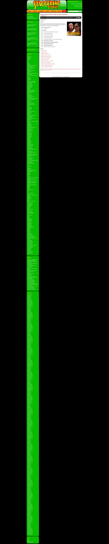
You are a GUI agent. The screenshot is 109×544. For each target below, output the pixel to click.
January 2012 (30, 469)
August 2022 (30, 342)
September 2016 (30, 413)
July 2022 (29, 343)
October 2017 (30, 400)
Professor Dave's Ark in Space (32, 270)
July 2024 (29, 319)
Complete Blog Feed (77, 6)
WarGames (29, 168)
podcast (29, 176)
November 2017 (30, 399)
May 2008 (29, 513)
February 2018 (30, 396)
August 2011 (30, 474)
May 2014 (29, 441)
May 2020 (29, 369)
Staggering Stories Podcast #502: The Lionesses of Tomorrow (32, 33)
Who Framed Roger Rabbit (32, 170)
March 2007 (29, 527)
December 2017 (30, 398)
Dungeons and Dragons (31, 81)
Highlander (29, 94)
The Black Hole (30, 146)
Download (44, 19)
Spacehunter (30, 136)
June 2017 (29, 404)
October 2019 (30, 376)
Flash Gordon (30, 84)
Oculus (29, 120)
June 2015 (29, 428)
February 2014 (30, 444)
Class (28, 202)
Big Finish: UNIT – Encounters (46, 62)
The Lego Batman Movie (31, 152)
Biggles (29, 72)
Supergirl (29, 142)
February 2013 (30, 456)
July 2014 (29, 439)
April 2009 (29, 502)
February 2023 (30, 336)
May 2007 (29, 525)
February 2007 (30, 528)
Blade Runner (30, 74)
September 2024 (30, 317)
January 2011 (30, 481)
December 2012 (30, 458)
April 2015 (29, 430)
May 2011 (29, 477)
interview (29, 174)
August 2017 (30, 402)
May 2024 (29, 321)
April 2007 (29, 526)
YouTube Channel (30, 17)
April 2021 (29, 358)
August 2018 (30, 390)
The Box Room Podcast (31, 280)
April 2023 (29, 334)
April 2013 (29, 454)
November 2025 (30, 303)
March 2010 (29, 491)
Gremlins (29, 89)
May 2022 (29, 345)
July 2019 (29, 379)
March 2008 (29, 515)
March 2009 (29, 503)
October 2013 (30, 448)
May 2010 (29, 489)
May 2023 (29, 333)
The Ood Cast (30, 285)
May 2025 (29, 309)
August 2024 (30, 318)
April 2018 (29, 394)
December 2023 (30, 326)
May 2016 (29, 417)
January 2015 (30, 433)
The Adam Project (30, 144)
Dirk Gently (29, 205)
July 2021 (29, 355)
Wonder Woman (30, 171)
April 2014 (29, 442)
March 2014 (29, 443)
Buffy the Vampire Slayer (31, 201)
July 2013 (29, 451)
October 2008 (30, 508)
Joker (28, 100)
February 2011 (30, 480)
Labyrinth (29, 105)
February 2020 (30, 372)
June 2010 (29, 488)
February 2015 (30, 432)
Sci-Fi (28, 188)
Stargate (29, 140)
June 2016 (29, 416)
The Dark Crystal (30, 148)
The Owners (29, 157)
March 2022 (29, 347)
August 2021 (30, 354)
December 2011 (30, 470)
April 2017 (29, 406)
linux (28, 175)
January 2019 (30, 385)
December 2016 (30, 410)
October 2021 (30, 352)
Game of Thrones (30, 209)
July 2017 (29, 403)
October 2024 (30, 316)
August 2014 (30, 438)
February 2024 (30, 324)
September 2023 (30, 329)
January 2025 (30, 313)
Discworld (29, 79)
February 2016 (30, 420)
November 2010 (30, 483)
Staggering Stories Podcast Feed (76, 3)
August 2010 (30, 486)
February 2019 (30, 384)
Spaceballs (29, 135)
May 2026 (29, 297)
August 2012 (30, 462)
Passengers (29, 126)
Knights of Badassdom (31, 104)
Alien (28, 62)
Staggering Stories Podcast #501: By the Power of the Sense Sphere (33, 39)
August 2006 (30, 534)
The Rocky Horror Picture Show (32, 160)
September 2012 (30, 461)
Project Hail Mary (30, 128)
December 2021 (30, 350)
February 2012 (30, 468)
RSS (44, 20)
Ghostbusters (30, 87)
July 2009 (29, 499)
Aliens (29, 63)
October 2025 (30, 304)
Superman (29, 143)
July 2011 (29, 475)
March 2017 (29, 407)
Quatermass (29, 129)
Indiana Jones (30, 97)
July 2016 (29, 415)
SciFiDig (29, 272)
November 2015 (30, 423)
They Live (29, 164)
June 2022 (29, 344)
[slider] (79, 17)
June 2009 (29, 500)
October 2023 (30, 328)
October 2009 (30, 496)
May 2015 (29, 429)
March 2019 (29, 383)
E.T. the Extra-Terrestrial (31, 82)
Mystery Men (30, 119)
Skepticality (29, 274)
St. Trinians (29, 137)
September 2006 (30, 533)
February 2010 (30, 492)
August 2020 (30, 366)
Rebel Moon (30, 131)
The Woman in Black (31, 163)
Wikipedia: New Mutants (45, 53)
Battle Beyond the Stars (31, 70)
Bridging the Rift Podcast (31, 260)
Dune (28, 80)
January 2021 (30, 361)
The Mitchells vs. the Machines (32, 154)
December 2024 (30, 314)
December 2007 (30, 518)
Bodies (29, 200)
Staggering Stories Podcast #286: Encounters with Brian (54, 14)
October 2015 (30, 424)
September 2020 (30, 365)
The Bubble (29, 147)
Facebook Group (30, 16)
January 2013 (30, 457)
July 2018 (29, 391)
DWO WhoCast (30, 264)
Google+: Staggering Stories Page (46, 66)
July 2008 (29, 511)
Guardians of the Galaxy (31, 90)
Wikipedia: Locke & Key (45, 59)
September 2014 (30, 437)
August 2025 (30, 306)
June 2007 (29, 524)
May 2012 (29, 465)
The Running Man (30, 161)
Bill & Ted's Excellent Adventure (32, 73)
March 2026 (29, 299)
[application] (60, 17)
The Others (29, 156)
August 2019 (30, 378)
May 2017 (29, 405)
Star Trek (29, 138)
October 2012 (30, 460)
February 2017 (30, 408)
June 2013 (29, 452)
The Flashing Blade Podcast (32, 283)
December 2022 (30, 338)
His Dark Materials (30, 212)
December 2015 (30, 422)
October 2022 (30, 340)
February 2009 (30, 504)
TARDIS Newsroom (31, 279)
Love (28, 216)
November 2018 (30, 387)
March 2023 (29, 335)
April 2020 (29, 370)
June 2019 (29, 380)
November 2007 (30, 519)
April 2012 (29, 466)
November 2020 (30, 363)
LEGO (29, 106)
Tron (28, 167)
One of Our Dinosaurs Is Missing (33, 121)
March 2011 (29, 479)
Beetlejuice (29, 71)
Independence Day (31, 96)
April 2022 (29, 346)
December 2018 (30, 386)
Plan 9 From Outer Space (31, 127)
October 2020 (30, 364)
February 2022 (30, 348)
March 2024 (29, 323)
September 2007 (30, 521)
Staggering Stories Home (31, 276)
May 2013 (29, 453)
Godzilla (29, 88)
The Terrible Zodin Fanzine (32, 286)
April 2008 (29, 514)
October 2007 (30, 520)
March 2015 (29, 431)
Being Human (30, 198)
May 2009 (29, 501)
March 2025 (29, 311)
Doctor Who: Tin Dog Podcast (32, 263)
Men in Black (30, 112)
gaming (29, 173)
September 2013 (30, 449)
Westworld (29, 169)
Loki (28, 214)
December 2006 (30, 530)
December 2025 (30, 302)
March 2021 (29, 359)
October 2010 (30, 484)
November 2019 (30, 375)
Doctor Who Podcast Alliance (32, 18)
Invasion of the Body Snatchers (32, 98)
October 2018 (30, 388)
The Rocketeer (30, 159)
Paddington (29, 124)
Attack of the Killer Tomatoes (32, 65)
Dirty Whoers (30, 262)
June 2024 (29, 320)
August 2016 (30, 414)
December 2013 (30, 446)
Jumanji (29, 102)
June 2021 (29, 356)
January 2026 (30, 301)
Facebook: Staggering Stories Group (47, 65)
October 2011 (30, 472)
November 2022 (30, 339)
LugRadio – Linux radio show (32, 268)
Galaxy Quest (30, 86)
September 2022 (30, 341)
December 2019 (30, 374)
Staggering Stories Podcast (32, 181)
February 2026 (30, 300)
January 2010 (30, 493)
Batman (29, 69)
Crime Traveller (30, 203)
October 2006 (30, 532)
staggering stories (30, 189)
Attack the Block (30, 66)
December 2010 (30, 482)
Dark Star (29, 77)
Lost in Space (30, 108)
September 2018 (30, 389)
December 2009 (30, 494)
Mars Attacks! (30, 109)
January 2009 (30, 505)
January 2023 (30, 337)
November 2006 (30, 531)
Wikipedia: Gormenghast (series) (46, 56)
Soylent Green (30, 134)
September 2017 (30, 401)
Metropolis (29, 113)
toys (28, 190)
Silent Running (30, 133)
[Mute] (76, 17)
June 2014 (29, 440)
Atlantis (29, 196)
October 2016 (30, 412)
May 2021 (29, 357)
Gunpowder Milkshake (31, 91)
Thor (28, 165)
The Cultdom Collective (31, 281)
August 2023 (30, 330)
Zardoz (29, 172)
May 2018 (29, 393)
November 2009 (30, 495)
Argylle (29, 64)
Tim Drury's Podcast (31, 287)
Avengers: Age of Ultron (31, 67)
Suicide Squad (30, 141)
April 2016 (29, 418)
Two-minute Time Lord (31, 288)
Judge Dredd (30, 101)
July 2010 (29, 487)
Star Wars (29, 139)
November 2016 (30, 411)
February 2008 (30, 516)
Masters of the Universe (31, 111)
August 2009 (30, 498)
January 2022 (30, 349)
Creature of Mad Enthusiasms (32, 261)
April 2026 (29, 298)
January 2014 (30, 445)
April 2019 (29, 382)
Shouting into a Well (31, 273)
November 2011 (30, 471)
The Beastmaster (30, 145)
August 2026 (30, 294)
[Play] (41, 17)
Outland (29, 122)
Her (28, 93)
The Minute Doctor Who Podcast (33, 284)
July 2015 (29, 427)
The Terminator (30, 162)
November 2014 (30, 435)
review (29, 187)
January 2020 (30, 373)
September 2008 (30, 509)
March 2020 (29, 371)
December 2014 (30, 434)
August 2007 (30, 522)
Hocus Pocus (30, 95)
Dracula (29, 207)
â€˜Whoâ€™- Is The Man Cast (32, 259)
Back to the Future (30, 68)
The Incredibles (30, 151)
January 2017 (30, 409)
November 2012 (30, 459)
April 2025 (29, 310)
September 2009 (30, 497)
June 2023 (29, 332)
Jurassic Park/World (31, 103)
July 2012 (29, 463)
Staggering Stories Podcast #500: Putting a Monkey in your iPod (32, 44)
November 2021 (30, 351)
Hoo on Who (30, 267)
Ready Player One (30, 130)
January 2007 (30, 529)
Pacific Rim (29, 123)
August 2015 (30, 426)
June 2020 (29, 368)
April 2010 (29, 490)
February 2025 (30, 312)
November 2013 (30, 447)
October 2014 (30, 436)
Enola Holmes (30, 83)
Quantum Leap (30, 223)
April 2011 (29, 478)
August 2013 (30, 450)
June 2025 (29, 308)
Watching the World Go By (32, 289)
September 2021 (30, 353)
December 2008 (30, 506)
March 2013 (29, 455)
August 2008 (30, 510)
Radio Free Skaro (30, 271)
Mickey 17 (29, 114)
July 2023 (29, 331)
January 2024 (30, 325)
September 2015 (30, 425)
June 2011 (29, 476)
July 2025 (29, 307)
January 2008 (30, 517)
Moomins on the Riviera (31, 118)
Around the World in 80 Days (32, 195)
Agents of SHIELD (30, 193)
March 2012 (29, 467)
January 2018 (30, 397)
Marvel (29, 110)
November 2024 (30, 315)
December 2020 (30, 362)
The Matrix (29, 153)
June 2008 (29, 512)
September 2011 (30, 473)
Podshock (29, 269)
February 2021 (30, 360)
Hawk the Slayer (30, 92)
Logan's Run (30, 107)
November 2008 (30, 507)
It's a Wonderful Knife (31, 99)
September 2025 (30, 305)
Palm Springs (30, 125)
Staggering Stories (44, 50)
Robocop (29, 132)
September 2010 (30, 485)
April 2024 (29, 322)
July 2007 (29, 523)
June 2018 (29, 392)
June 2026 (29, 296)
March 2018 (29, 395)
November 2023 (30, 327)
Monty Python (30, 117)
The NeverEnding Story (31, 155)
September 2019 (30, 377)
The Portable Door (30, 158)
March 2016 (29, 419)
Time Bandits (30, 166)
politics (29, 186)
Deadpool (29, 78)
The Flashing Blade (31, 282)
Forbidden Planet (30, 85)
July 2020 (29, 367)
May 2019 (29, 381)
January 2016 (30, 421)
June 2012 (29, 464)
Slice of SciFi (30, 275)
